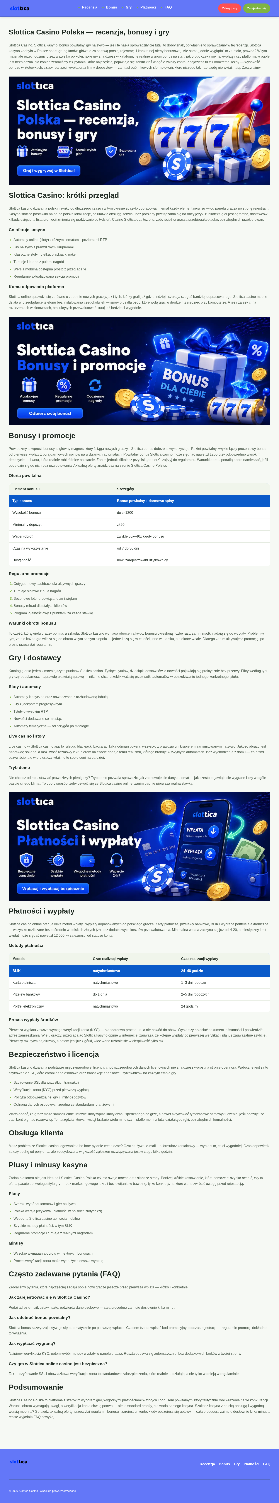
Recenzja (89, 7)
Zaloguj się (229, 8)
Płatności (148, 7)
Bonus (111, 7)
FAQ (168, 7)
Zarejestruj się (256, 8)
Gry (129, 7)
